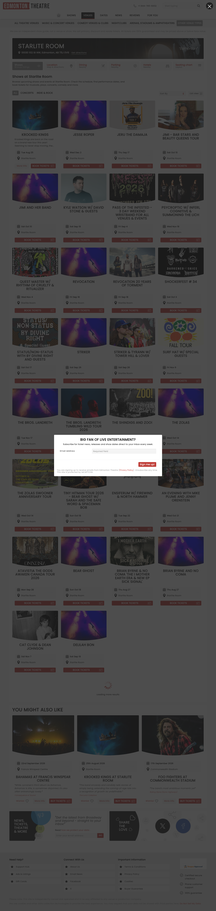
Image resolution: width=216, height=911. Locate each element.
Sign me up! (147, 464)
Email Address (67, 450)
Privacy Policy (126, 470)
